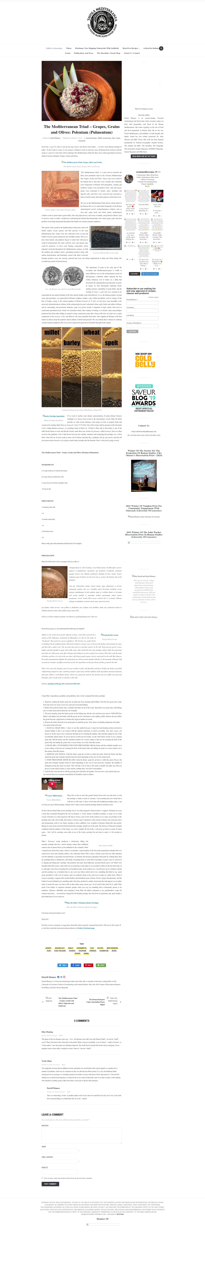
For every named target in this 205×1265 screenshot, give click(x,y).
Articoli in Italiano (151, 48)
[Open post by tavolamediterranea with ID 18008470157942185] (144, 224)
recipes (77, 953)
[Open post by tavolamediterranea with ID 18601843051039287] (144, 196)
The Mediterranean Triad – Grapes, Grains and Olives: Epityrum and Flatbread (68, 1002)
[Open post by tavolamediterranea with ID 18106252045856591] (157, 224)
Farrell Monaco (55, 138)
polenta (72, 951)
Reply (61, 1035)
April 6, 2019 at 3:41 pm (49, 1035)
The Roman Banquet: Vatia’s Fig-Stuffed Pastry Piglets (95, 1002)
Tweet (64, 965)
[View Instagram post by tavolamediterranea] (135, 201)
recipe (114, 951)
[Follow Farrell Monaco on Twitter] (61, 977)
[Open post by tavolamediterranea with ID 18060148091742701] (157, 251)
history (100, 948)
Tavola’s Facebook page (85, 928)
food (92, 948)
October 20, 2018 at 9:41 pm (56, 1092)
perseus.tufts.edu (73, 683)
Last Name (130, 315)
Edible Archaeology (54, 48)
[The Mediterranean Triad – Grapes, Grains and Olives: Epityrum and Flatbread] (51, 1002)
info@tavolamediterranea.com (146, 431)
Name (44, 1147)
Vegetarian (81, 141)
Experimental (82, 948)
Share (77, 965)
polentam (82, 951)
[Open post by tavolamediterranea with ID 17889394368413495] (130, 196)
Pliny (49, 951)
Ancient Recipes (91, 138)
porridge (93, 951)
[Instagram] (64, 977)
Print (102, 965)
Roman (86, 953)
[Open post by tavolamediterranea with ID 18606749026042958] (157, 196)
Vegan (118, 138)
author (147, 115)
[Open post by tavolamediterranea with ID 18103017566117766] (144, 251)
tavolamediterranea (130, 191)
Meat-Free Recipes (130, 48)
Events (68, 53)
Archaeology (60, 948)
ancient (48, 948)
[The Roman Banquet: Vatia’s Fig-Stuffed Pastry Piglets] (112, 1002)
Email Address (47, 1157)
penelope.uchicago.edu (56, 683)
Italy (113, 138)
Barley (70, 948)
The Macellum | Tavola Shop (108, 53)
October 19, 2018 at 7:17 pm (50, 1065)
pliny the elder (60, 951)
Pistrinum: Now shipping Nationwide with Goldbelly (97, 48)
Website (45, 1168)
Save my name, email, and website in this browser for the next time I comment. (68, 1178)
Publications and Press (83, 53)
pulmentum (104, 951)
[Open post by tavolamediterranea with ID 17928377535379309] (130, 251)
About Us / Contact (132, 53)
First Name (130, 307)
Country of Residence (134, 323)
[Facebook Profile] (58, 977)
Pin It (90, 965)
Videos (69, 48)
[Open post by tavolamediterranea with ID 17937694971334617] (130, 224)
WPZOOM (120, 1214)
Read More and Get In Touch (143, 156)
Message (45, 1126)
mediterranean (112, 948)
